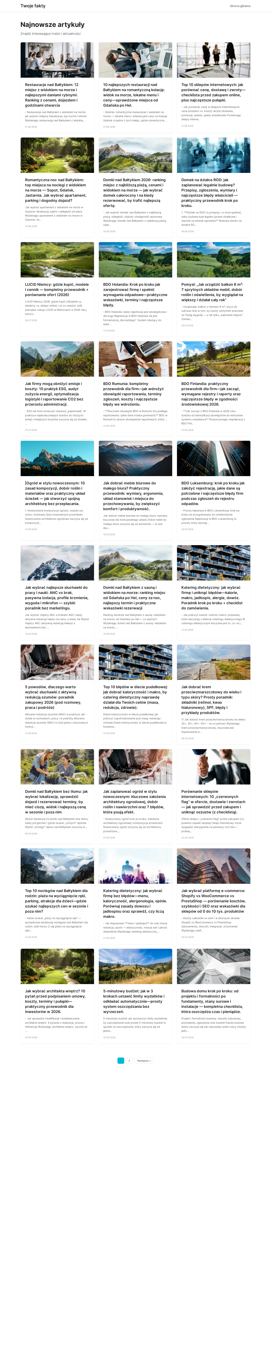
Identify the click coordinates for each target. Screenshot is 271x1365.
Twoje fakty (33, 5)
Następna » (144, 1060)
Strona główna (240, 6)
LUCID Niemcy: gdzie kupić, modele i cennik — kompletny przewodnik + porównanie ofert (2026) (57, 289)
